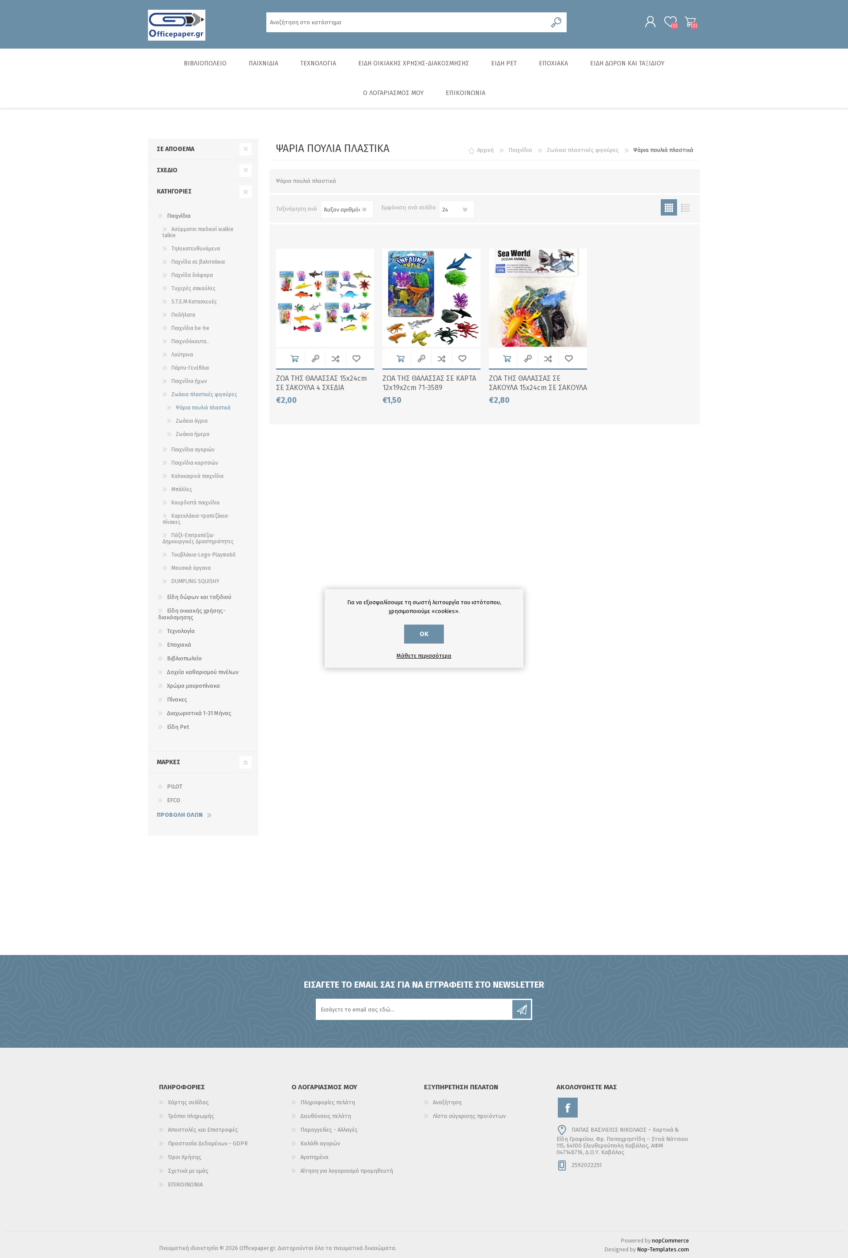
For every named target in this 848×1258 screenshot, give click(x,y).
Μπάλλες (181, 489)
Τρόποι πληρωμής (191, 1116)
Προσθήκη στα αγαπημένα (356, 358)
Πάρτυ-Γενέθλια (190, 368)
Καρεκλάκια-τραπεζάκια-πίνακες (196, 519)
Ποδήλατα (183, 315)
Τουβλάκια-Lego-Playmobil (203, 555)
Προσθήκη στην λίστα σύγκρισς (335, 358)
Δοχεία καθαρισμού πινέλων (202, 672)
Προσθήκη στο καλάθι (294, 358)
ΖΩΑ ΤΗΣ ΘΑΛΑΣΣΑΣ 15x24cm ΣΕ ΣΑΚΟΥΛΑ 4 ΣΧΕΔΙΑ (321, 383)
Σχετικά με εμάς (188, 1170)
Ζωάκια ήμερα (192, 434)
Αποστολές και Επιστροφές (203, 1129)
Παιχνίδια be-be (190, 328)
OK (424, 634)
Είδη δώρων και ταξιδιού (199, 597)
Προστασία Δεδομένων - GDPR (208, 1143)
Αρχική (485, 150)
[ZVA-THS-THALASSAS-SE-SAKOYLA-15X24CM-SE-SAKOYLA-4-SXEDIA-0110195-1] (538, 298)
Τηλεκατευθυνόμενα (195, 249)
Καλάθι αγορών (690, 21)
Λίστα (685, 207)
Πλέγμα (669, 207)
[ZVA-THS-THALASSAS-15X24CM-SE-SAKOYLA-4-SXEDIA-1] (325, 298)
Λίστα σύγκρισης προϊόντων (469, 1116)
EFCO (173, 800)
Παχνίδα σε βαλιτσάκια (198, 262)
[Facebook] (568, 1108)
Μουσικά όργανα (191, 568)
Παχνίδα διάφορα (192, 275)
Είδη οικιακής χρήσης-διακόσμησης (192, 614)
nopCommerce (670, 1240)
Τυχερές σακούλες (193, 288)
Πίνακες (177, 699)
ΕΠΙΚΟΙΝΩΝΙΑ (185, 1184)
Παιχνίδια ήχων (189, 381)
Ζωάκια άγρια (192, 421)
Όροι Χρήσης (184, 1157)
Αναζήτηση (447, 1102)
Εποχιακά (179, 644)
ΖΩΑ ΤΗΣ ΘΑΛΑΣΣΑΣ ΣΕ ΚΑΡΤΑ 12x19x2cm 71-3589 (429, 383)
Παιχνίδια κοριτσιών (194, 463)
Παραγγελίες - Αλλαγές (329, 1129)
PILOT (174, 786)
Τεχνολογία (181, 631)
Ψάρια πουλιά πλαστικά (203, 408)
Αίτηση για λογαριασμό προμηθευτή (346, 1170)
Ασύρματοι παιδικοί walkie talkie (198, 232)
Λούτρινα (182, 355)
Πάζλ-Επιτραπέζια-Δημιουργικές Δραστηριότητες (198, 538)
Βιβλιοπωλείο (184, 658)
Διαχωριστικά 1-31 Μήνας (199, 713)
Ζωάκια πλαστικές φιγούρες (204, 394)
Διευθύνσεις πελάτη (325, 1116)
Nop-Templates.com (663, 1249)
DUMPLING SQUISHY (195, 581)
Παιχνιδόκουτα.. (190, 341)
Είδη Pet (178, 727)
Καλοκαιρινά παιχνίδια (197, 476)
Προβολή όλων (180, 814)
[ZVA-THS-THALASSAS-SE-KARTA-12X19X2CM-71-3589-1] (431, 298)
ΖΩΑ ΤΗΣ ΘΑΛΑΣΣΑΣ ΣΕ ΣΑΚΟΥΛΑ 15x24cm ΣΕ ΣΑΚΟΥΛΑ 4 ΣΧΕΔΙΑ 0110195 (538, 387)
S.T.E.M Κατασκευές (194, 302)
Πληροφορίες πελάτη (327, 1102)
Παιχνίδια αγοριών (193, 450)
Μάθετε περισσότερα (424, 655)
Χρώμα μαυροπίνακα (193, 685)
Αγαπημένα (314, 1157)
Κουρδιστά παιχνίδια (195, 503)
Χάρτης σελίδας (188, 1102)
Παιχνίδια (179, 215)
